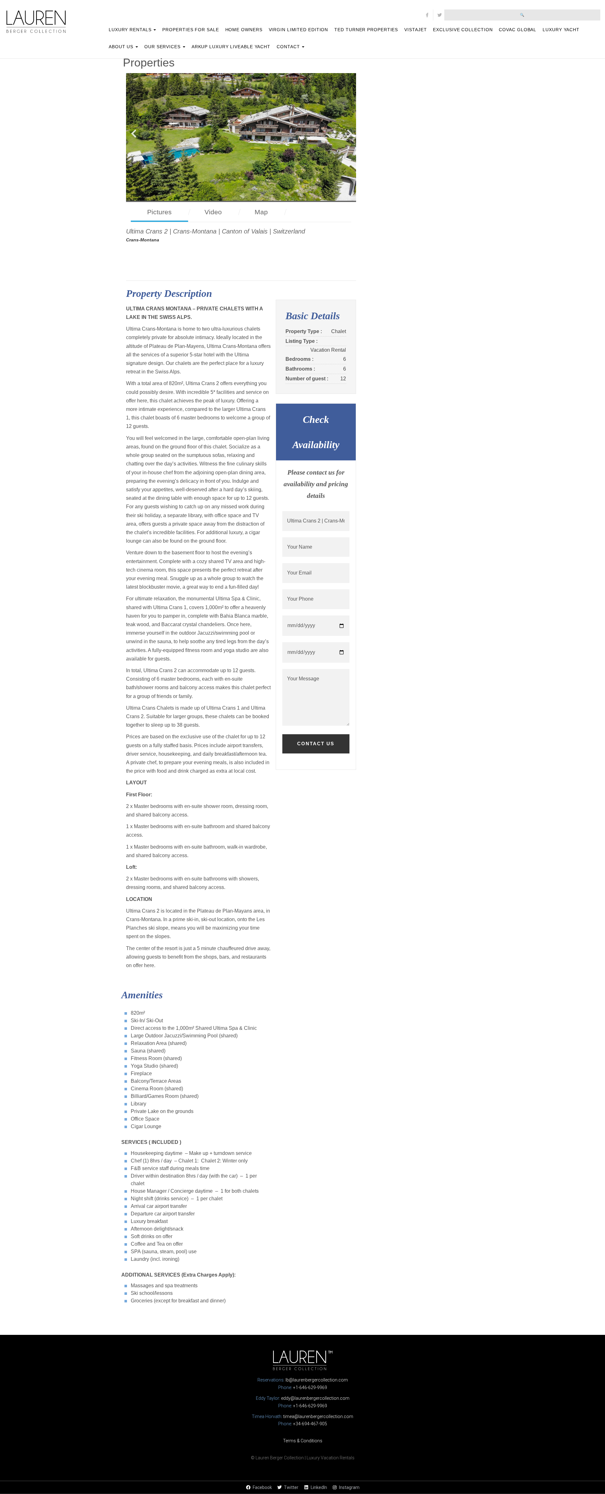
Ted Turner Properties (366, 29)
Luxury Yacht (561, 29)
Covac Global (517, 29)
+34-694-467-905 (310, 1423)
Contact (289, 46)
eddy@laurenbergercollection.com (315, 1398)
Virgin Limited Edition (298, 29)
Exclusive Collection (463, 29)
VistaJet (415, 29)
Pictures (159, 212)
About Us (122, 46)
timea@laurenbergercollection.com (318, 1416)
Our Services (163, 46)
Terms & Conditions (302, 1440)
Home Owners (243, 29)
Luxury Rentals (131, 29)
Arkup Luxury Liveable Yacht (231, 46)
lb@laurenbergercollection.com (316, 1379)
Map (261, 212)
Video (213, 212)
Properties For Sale (190, 29)
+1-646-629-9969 (310, 1387)
